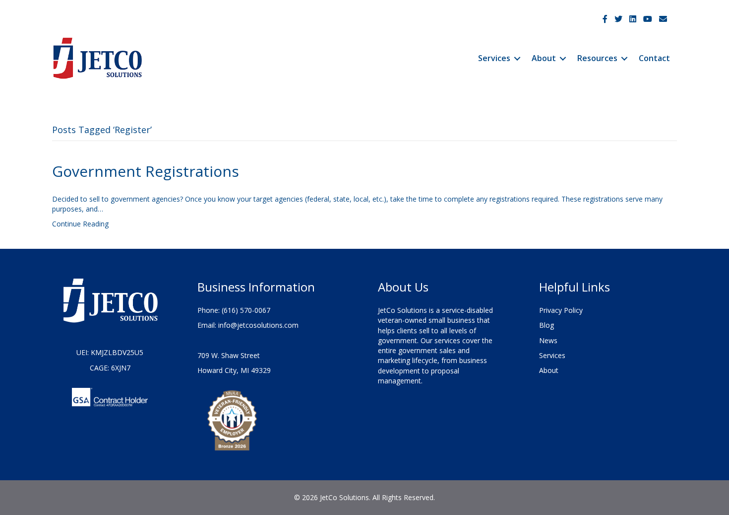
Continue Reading (80, 223)
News (548, 340)
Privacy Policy (561, 310)
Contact (654, 58)
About (544, 58)
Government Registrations (145, 171)
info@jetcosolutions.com (258, 325)
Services (494, 58)
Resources (597, 58)
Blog (546, 325)
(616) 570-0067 (246, 310)
